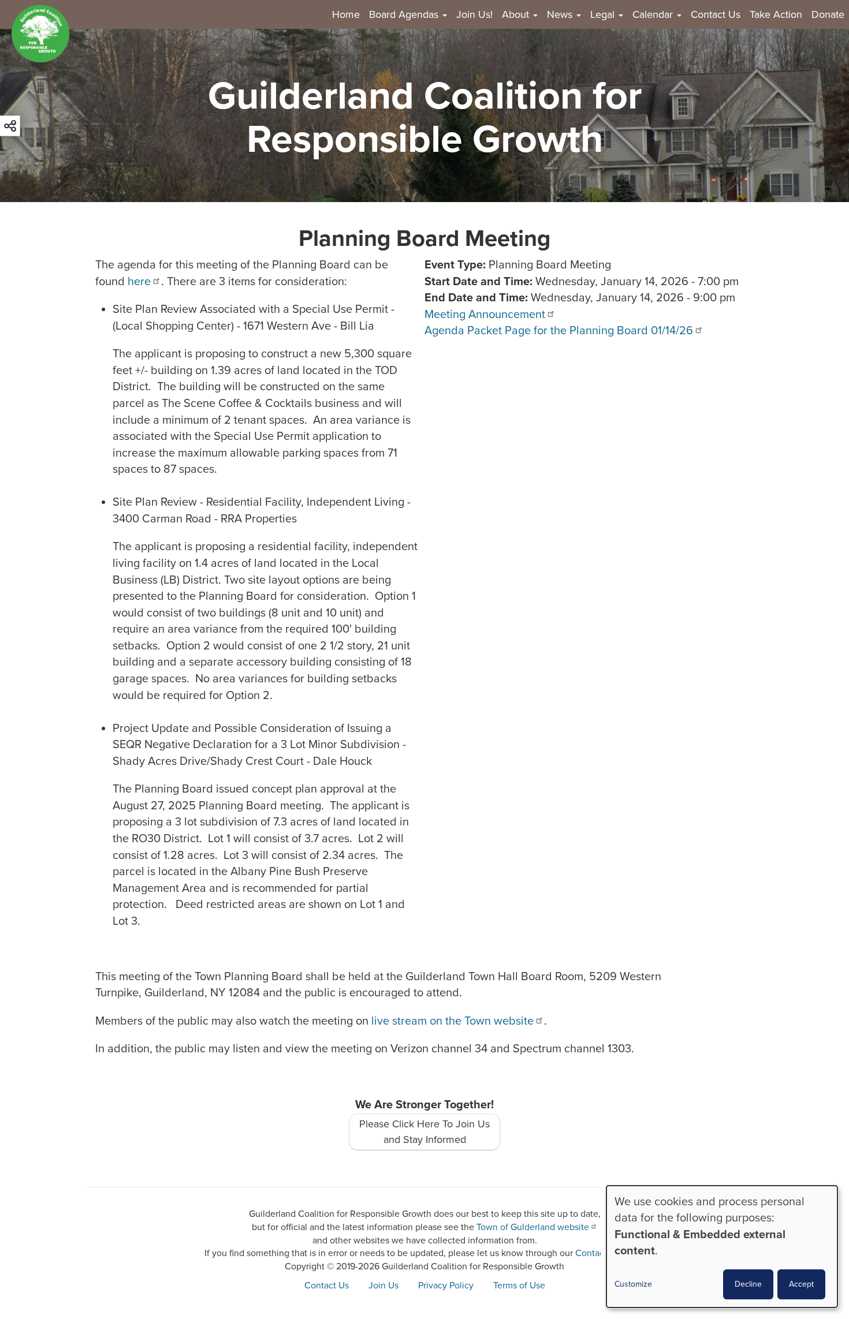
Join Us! (474, 14)
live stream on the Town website (452, 1021)
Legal (603, 14)
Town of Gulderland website (532, 1227)
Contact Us (715, 14)
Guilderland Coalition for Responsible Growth (425, 118)
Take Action (776, 14)
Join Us (383, 1285)
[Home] (45, 33)
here (139, 282)
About (517, 14)
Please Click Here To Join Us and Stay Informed (424, 1132)
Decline (748, 1284)
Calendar (654, 14)
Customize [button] (633, 1284)
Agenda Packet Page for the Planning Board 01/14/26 (559, 331)
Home (346, 14)
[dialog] (721, 1246)
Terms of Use (519, 1285)
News (561, 14)
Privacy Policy (446, 1285)
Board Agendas (405, 14)
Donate (827, 14)
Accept (801, 1284)
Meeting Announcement (485, 315)
